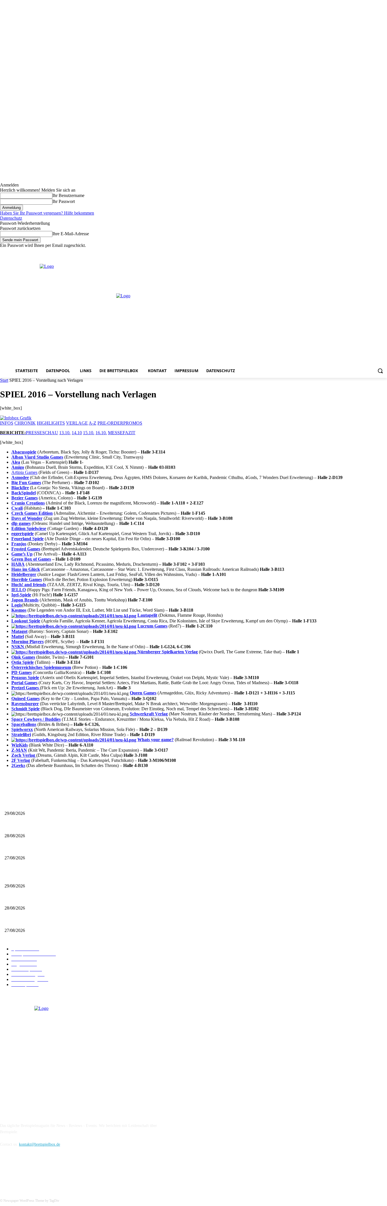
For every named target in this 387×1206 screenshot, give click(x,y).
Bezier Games (24, 497)
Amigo (17, 467)
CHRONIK (25, 423)
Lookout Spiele (25, 620)
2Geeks (18, 765)
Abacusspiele (23, 452)
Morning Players (27, 641)
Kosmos (18, 610)
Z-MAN (19, 750)
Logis (16, 605)
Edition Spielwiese (28, 528)
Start (4, 380)
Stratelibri (21, 734)
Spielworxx (22, 729)
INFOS (6, 423)
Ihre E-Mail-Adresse (70, 233)
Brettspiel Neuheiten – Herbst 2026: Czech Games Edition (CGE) (57, 804)
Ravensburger (25, 703)
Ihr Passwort (63, 201)
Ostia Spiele (22, 662)
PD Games (21, 672)
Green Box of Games (31, 559)
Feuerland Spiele (27, 538)
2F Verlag (20, 760)
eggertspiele (22, 533)
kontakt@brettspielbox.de (39, 1144)
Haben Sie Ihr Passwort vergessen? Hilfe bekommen (47, 213)
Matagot (19, 631)
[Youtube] (383, 252)
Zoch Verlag (23, 755)
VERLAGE (77, 423)
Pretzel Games (25, 687)
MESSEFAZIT (121, 432)
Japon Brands (25, 599)
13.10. (65, 432)
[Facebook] (360, 252)
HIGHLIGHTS (51, 423)
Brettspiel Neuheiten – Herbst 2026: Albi (37, 826)
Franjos (18, 543)
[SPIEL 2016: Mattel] (73, 615)
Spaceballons (23, 724)
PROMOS (132, 423)
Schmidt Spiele (25, 708)
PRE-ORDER (110, 423)
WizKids (19, 745)
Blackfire (20, 487)
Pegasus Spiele (25, 677)
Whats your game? (155, 739)
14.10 (77, 432)
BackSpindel (23, 492)
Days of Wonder (26, 518)
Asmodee (20, 477)
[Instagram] (368, 252)
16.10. (101, 432)
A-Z (92, 423)
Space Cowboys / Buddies (36, 719)
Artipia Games (24, 472)
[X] (376, 252)
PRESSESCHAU (42, 432)
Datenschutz (11, 218)
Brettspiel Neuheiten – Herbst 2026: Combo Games (46, 849)
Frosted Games (25, 548)
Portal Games (24, 682)
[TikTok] (35, 1170)
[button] (380, 371)
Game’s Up (22, 554)
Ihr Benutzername (68, 195)
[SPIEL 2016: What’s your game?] (73, 739)
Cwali (17, 508)
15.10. (88, 432)
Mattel (17, 636)
